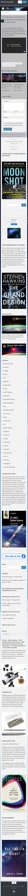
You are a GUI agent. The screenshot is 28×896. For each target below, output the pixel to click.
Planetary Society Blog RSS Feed (11, 611)
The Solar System (7, 453)
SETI (4, 424)
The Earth (5, 438)
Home (1, 5)
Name (5, 112)
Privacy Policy (25, 5)
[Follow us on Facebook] (14, 891)
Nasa (4, 406)
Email (16, 112)
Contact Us (5, 5)
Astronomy (6, 367)
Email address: (14, 219)
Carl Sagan (5, 370)
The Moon (5, 445)
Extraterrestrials (7, 385)
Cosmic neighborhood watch (9, 615)
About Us (13, 5)
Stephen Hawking (7, 428)
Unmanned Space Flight (9, 467)
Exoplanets (6, 381)
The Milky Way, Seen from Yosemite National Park (19, 86)
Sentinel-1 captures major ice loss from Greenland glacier (11, 604)
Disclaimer (9, 5)
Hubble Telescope (7, 392)
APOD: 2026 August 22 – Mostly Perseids (12, 576)
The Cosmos (6, 435)
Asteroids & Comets (8, 363)
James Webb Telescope (9, 399)
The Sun (5, 456)
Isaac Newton (6, 395)
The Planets (6, 449)
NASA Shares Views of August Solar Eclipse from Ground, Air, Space (13, 581)
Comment (6, 101)
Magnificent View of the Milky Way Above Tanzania (7, 86)
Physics (5, 417)
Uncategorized (6, 463)
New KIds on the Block (8, 410)
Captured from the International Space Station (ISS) (12, 63)
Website (5, 117)
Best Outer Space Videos (7, 2)
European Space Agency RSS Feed (11, 596)
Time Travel (6, 460)
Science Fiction (6, 420)
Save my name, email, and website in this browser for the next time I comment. (13, 124)
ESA (4, 378)
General (5, 388)
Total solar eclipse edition (8, 618)
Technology (6, 431)
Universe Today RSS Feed (8, 625)
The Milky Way (6, 12)
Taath (4, 25)
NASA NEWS (5, 573)
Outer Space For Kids (18, 5)
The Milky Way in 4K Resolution (8, 65)
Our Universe (6, 413)
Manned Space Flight (8, 403)
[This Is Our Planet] (14, 333)
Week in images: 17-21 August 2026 (11, 600)
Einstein (5, 374)
